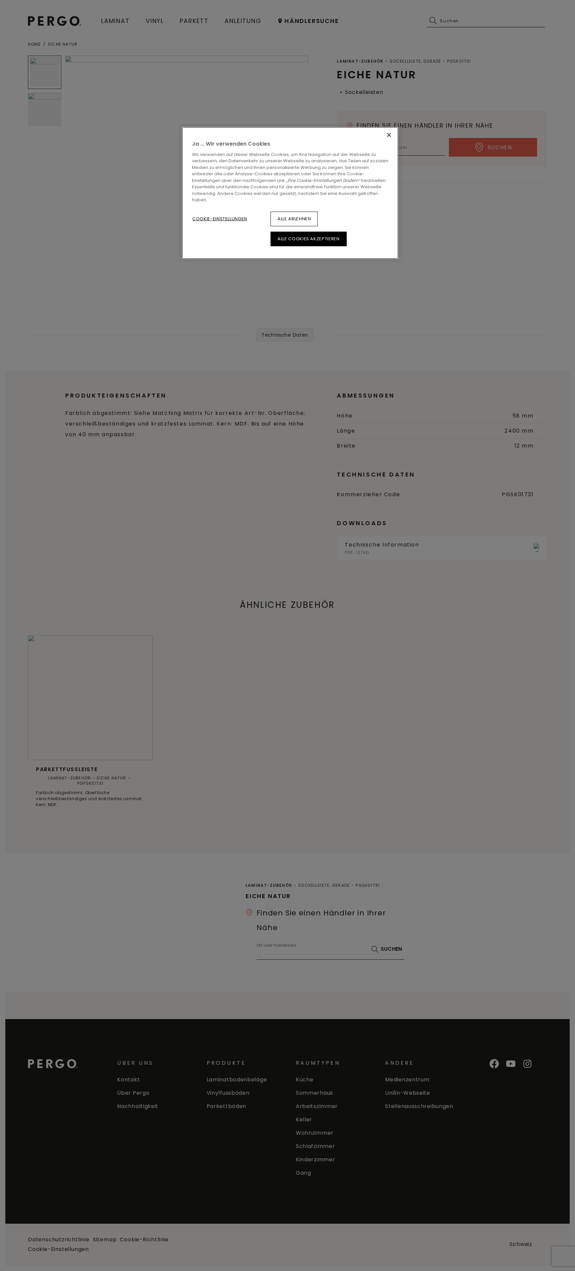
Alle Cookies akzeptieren (309, 239)
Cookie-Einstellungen (219, 219)
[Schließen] (389, 135)
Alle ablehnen (294, 219)
